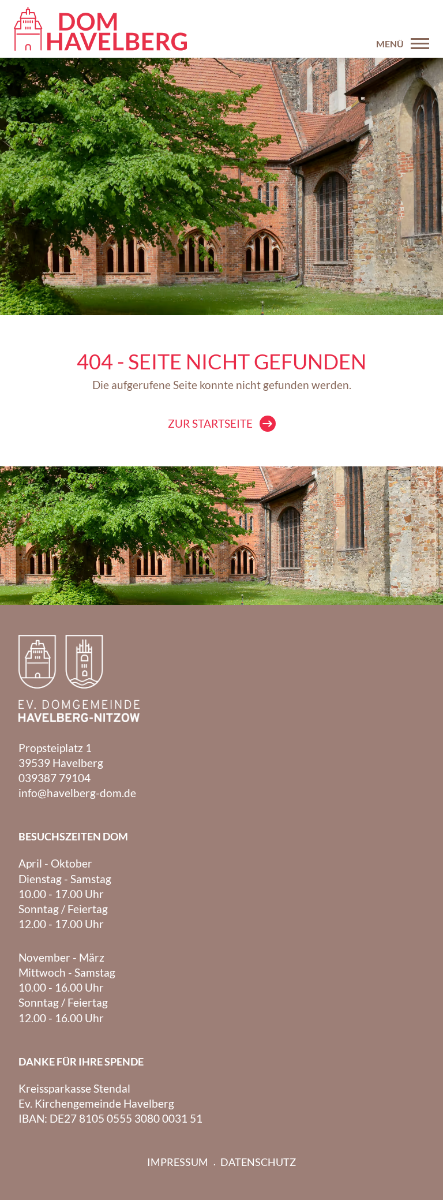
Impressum (177, 1162)
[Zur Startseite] (100, 29)
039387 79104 (54, 777)
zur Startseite (210, 423)
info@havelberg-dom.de (77, 792)
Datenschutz (258, 1162)
